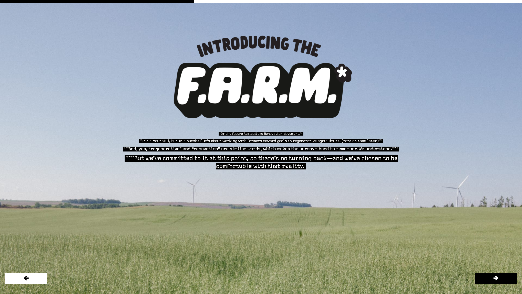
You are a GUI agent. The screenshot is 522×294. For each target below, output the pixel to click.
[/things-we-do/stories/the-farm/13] (26, 278)
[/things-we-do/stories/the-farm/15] (496, 278)
